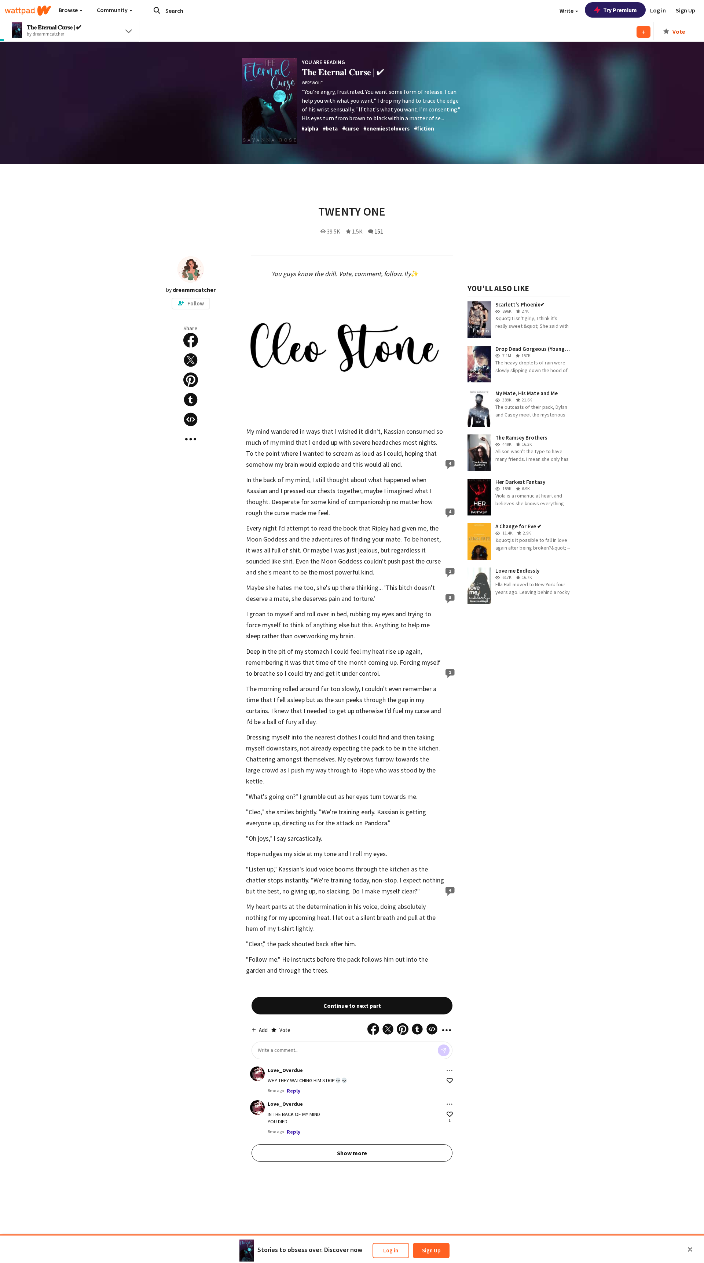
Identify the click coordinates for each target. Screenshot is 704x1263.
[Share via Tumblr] (190, 399)
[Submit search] (157, 10)
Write (567, 10)
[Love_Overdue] (257, 1073)
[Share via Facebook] (190, 340)
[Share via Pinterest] (190, 379)
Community (113, 10)
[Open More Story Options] (190, 439)
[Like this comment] (449, 1080)
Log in (390, 1250)
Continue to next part (352, 1005)
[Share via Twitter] (190, 360)
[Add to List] (643, 32)
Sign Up (431, 1250)
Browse (69, 10)
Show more (352, 1153)
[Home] (28, 11)
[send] (444, 1050)
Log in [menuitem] (658, 10)
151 (378, 231)
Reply (293, 1090)
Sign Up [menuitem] (685, 10)
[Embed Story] (190, 419)
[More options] (449, 1070)
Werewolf (312, 82)
